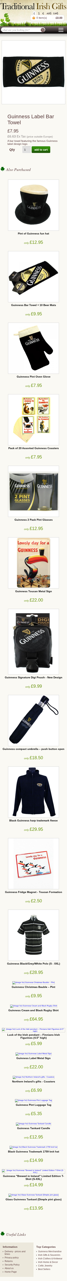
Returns (9, 1261)
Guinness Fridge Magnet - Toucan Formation (33, 892)
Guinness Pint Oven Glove (33, 376)
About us (9, 1268)
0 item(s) (41, 17)
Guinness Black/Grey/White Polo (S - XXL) (33, 963)
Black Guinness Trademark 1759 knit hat (33, 1151)
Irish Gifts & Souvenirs (49, 1255)
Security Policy (12, 1264)
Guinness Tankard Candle (33, 1128)
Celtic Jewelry (45, 1265)
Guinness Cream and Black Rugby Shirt (33, 1010)
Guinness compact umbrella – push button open (33, 748)
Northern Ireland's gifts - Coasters (33, 1081)
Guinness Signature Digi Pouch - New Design (33, 677)
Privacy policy (12, 1257)
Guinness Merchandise (50, 1251)
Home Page (11, 1272)
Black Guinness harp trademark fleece (33, 820)
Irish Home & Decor (48, 1262)
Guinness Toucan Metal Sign (33, 591)
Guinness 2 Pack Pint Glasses (34, 519)
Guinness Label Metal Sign (33, 1058)
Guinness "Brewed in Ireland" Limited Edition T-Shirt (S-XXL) (33, 1177)
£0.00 (59, 17)
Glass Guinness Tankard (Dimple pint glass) (34, 1199)
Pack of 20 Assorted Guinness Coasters (33, 448)
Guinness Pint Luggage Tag (33, 1104)
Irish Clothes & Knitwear (50, 1258)
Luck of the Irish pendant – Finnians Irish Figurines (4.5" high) (33, 1036)
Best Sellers (44, 1269)
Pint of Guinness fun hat (33, 233)
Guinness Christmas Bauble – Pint (33, 986)
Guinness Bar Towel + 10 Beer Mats (33, 305)
